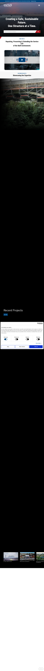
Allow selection (22, 346)
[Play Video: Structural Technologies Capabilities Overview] (22, 60)
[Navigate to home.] (7, 5)
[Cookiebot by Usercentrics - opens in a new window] (38, 323)
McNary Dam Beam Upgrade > (37, 34)
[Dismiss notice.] (42, 1)
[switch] (16, 339)
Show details (38, 343)
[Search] (37, 31)
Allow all (36, 346)
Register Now (33, 1)
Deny (8, 346)
